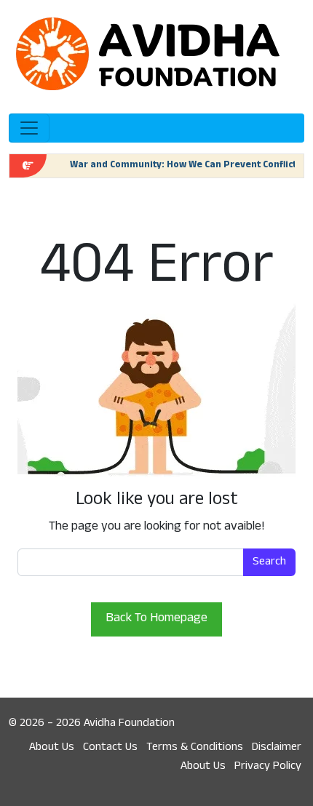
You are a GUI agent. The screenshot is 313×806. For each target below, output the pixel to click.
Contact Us (110, 747)
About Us (51, 747)
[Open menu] (29, 128)
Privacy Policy (267, 766)
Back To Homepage (156, 619)
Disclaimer (276, 747)
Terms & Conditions (194, 747)
